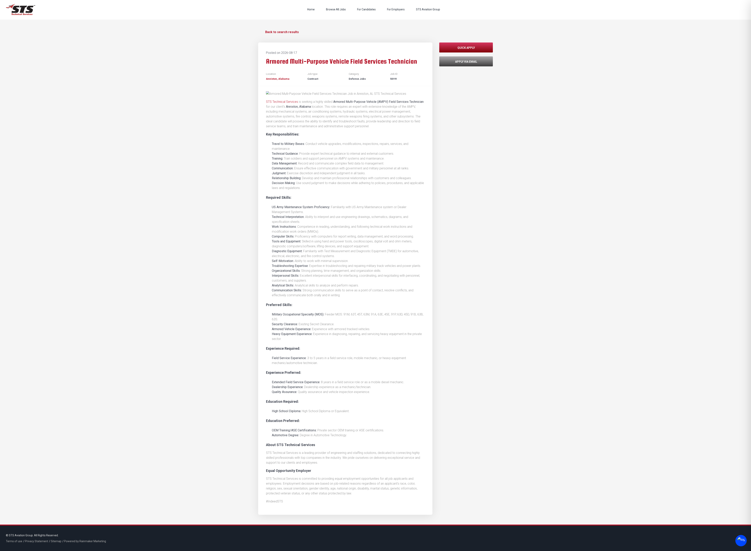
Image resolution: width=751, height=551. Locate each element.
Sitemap (56, 541)
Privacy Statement (36, 541)
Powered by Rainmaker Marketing (85, 541)
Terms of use (14, 541)
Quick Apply (466, 47)
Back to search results (282, 32)
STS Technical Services (282, 102)
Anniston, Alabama (277, 78)
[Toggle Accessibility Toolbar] (740, 541)
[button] (466, 49)
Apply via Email (466, 61)
